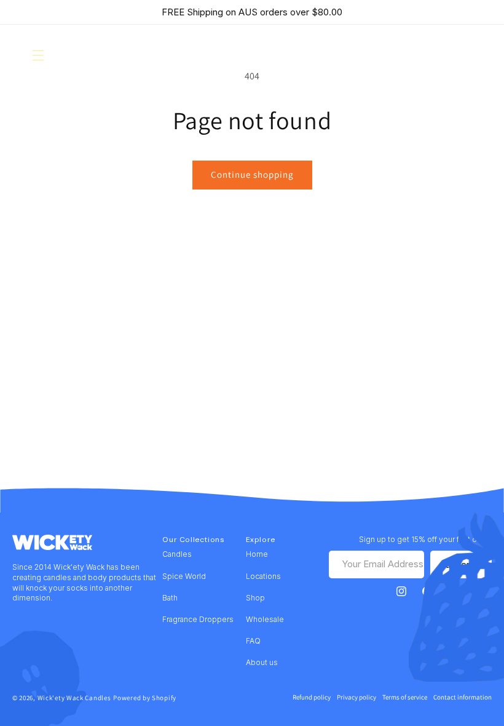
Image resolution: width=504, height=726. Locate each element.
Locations (263, 576)
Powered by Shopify (144, 697)
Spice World (184, 576)
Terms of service (404, 697)
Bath (170, 597)
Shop (255, 597)
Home (257, 554)
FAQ (253, 640)
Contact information (462, 697)
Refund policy (312, 697)
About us (262, 662)
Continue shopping (252, 174)
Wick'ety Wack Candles (74, 697)
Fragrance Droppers (198, 619)
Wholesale (265, 619)
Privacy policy (356, 697)
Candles (177, 554)
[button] (38, 55)
